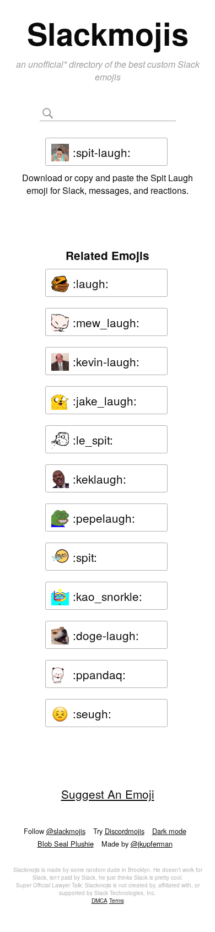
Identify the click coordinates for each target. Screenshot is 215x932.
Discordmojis (124, 831)
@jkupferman (152, 843)
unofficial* (48, 64)
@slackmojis (65, 831)
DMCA (100, 900)
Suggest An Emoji (107, 793)
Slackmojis (108, 33)
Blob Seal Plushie (65, 843)
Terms (116, 900)
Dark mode (169, 831)
